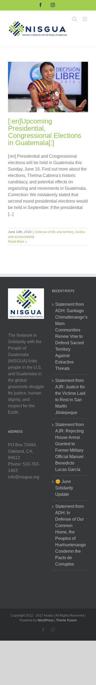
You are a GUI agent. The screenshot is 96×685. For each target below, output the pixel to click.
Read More (16, 241)
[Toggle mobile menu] (85, 19)
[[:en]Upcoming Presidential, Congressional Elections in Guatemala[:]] (48, 87)
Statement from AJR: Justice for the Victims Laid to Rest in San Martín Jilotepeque (70, 396)
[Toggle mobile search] (74, 19)
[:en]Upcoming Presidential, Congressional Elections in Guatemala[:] (44, 132)
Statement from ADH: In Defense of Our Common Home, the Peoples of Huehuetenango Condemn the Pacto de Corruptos (70, 535)
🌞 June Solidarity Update (64, 488)
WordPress (46, 620)
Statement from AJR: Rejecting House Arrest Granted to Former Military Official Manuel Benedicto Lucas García (69, 447)
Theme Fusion (66, 620)
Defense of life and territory (54, 232)
